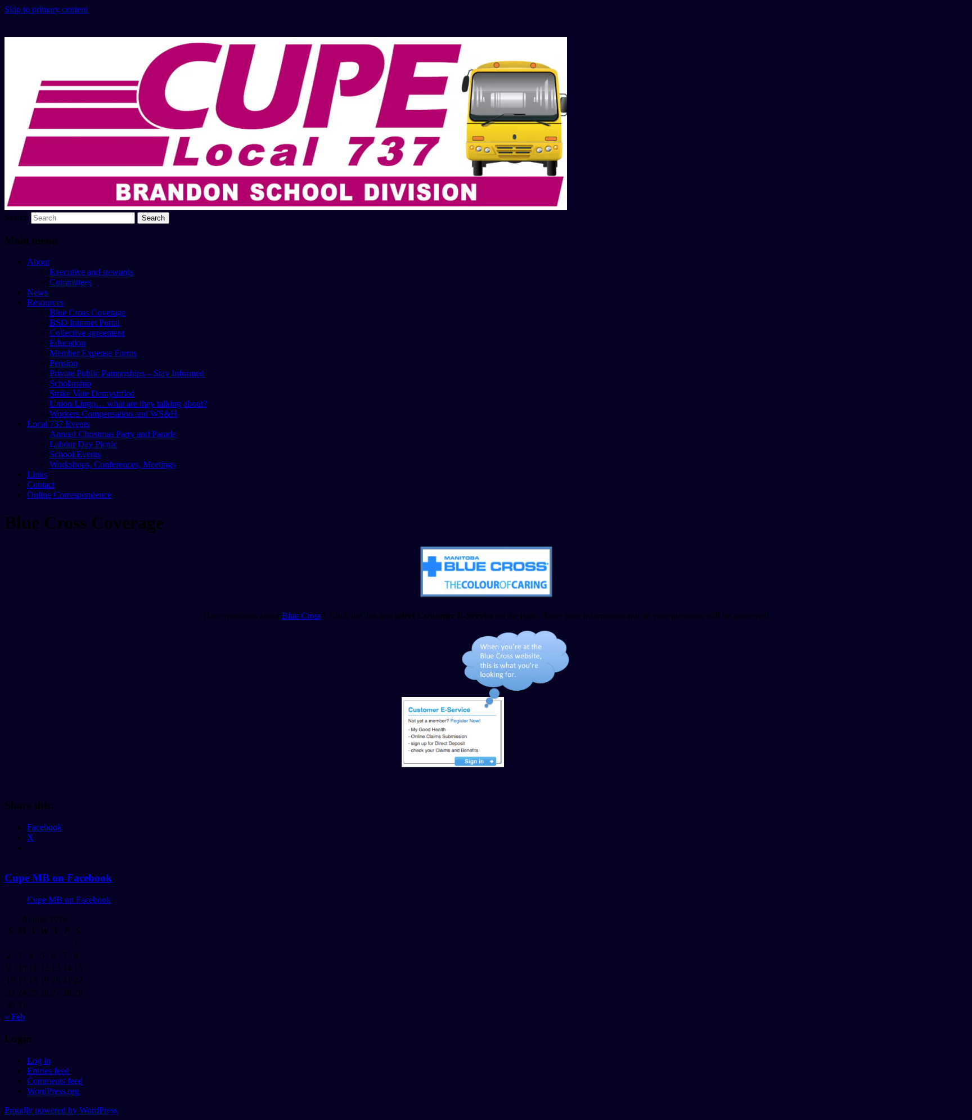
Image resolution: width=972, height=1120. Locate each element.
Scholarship (70, 383)
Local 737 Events (58, 424)
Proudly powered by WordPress (61, 1110)
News (37, 292)
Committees (71, 282)
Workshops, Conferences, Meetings (113, 464)
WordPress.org (53, 1091)
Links (37, 474)
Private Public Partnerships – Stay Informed (127, 373)
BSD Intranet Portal (85, 322)
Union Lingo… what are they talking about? (128, 403)
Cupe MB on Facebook (58, 878)
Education (68, 343)
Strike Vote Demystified (92, 393)
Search (16, 217)
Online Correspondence (69, 495)
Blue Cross (301, 615)
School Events (75, 454)
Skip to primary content (46, 9)
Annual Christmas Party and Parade (113, 434)
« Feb (14, 1017)
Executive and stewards (91, 272)
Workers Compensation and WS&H (113, 414)
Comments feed (55, 1081)
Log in (39, 1060)
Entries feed (48, 1071)
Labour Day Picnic (83, 444)
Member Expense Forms (93, 353)
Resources (45, 302)
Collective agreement (87, 333)
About (38, 262)
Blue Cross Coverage (87, 312)
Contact (41, 484)
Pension (64, 363)
